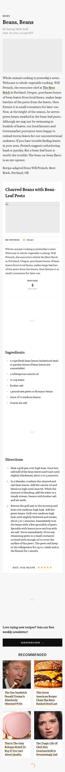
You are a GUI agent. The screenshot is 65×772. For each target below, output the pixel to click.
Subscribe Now (30, 642)
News (6, 16)
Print (30, 239)
